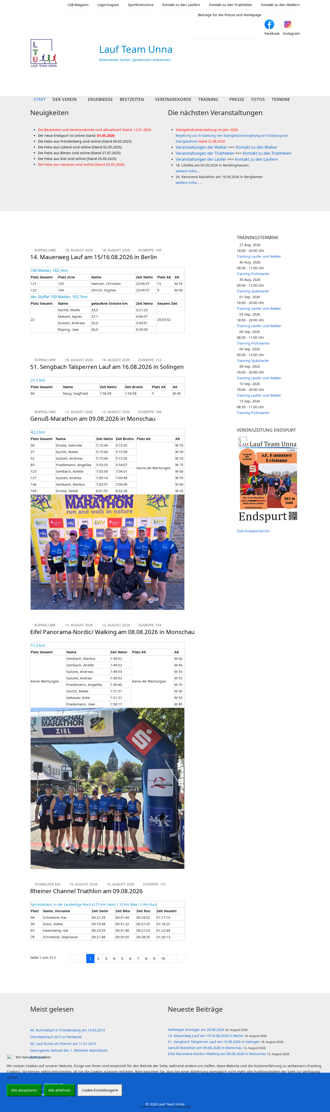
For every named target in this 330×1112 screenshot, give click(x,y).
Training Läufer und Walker (259, 256)
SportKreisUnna (140, 4)
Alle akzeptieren (24, 1090)
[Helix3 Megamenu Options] (298, 83)
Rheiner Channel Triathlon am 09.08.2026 (86, 891)
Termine (281, 99)
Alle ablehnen (59, 1090)
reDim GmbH (182, 1106)
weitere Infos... (188, 171)
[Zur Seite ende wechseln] (181, 958)
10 (163, 958)
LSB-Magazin (78, 4)
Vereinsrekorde (173, 99)
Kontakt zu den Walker (256, 147)
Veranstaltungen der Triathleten (205, 153)
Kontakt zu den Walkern (280, 4)
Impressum (165, 1100)
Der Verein (65, 99)
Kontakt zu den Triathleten (230, 4)
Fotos (258, 99)
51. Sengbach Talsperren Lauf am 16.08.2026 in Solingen (107, 367)
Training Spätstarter (253, 291)
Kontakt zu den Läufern (180, 4)
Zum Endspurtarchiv (253, 531)
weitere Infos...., (189, 182)
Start (40, 99)
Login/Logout (108, 4)
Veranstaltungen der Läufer (201, 159)
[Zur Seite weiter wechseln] (172, 958)
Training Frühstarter (253, 273)
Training (208, 99)
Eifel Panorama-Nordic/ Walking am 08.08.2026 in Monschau (112, 632)
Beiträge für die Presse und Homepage (229, 15)
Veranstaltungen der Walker (201, 147)
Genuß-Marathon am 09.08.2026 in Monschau (93, 418)
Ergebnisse (100, 99)
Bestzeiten (132, 99)
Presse (237, 99)
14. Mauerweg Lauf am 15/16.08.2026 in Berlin (93, 257)
